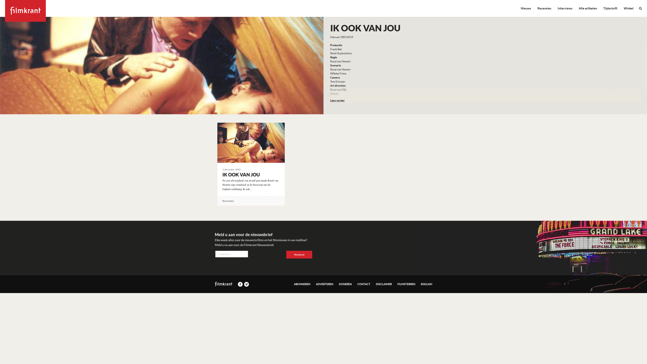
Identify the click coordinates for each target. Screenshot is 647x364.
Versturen (299, 254)
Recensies (544, 8)
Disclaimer (384, 284)
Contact (363, 284)
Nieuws (526, 8)
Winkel (629, 8)
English (426, 284)
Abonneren (302, 284)
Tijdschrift (610, 8)
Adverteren (324, 284)
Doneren (345, 284)
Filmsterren (406, 284)
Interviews (565, 8)
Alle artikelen (588, 8)
